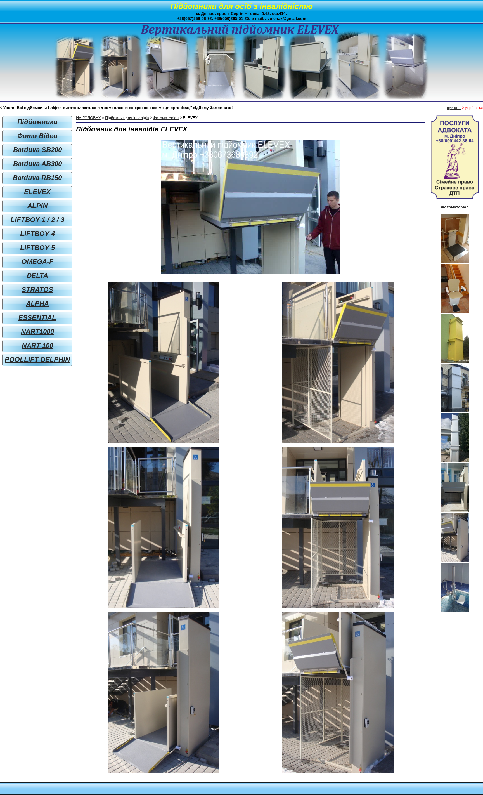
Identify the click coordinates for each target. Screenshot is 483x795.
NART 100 (37, 345)
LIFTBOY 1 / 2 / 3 (37, 219)
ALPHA (37, 303)
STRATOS (37, 289)
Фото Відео (37, 136)
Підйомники (37, 122)
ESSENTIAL (37, 317)
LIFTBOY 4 (37, 233)
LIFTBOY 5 (37, 247)
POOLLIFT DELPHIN (37, 359)
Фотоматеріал (166, 117)
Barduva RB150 (37, 177)
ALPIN (37, 205)
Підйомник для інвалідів (127, 117)
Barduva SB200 (37, 150)
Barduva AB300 (37, 164)
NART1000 (37, 331)
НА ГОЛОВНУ (88, 117)
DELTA (37, 275)
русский (454, 108)
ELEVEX (37, 191)
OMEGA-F (37, 261)
